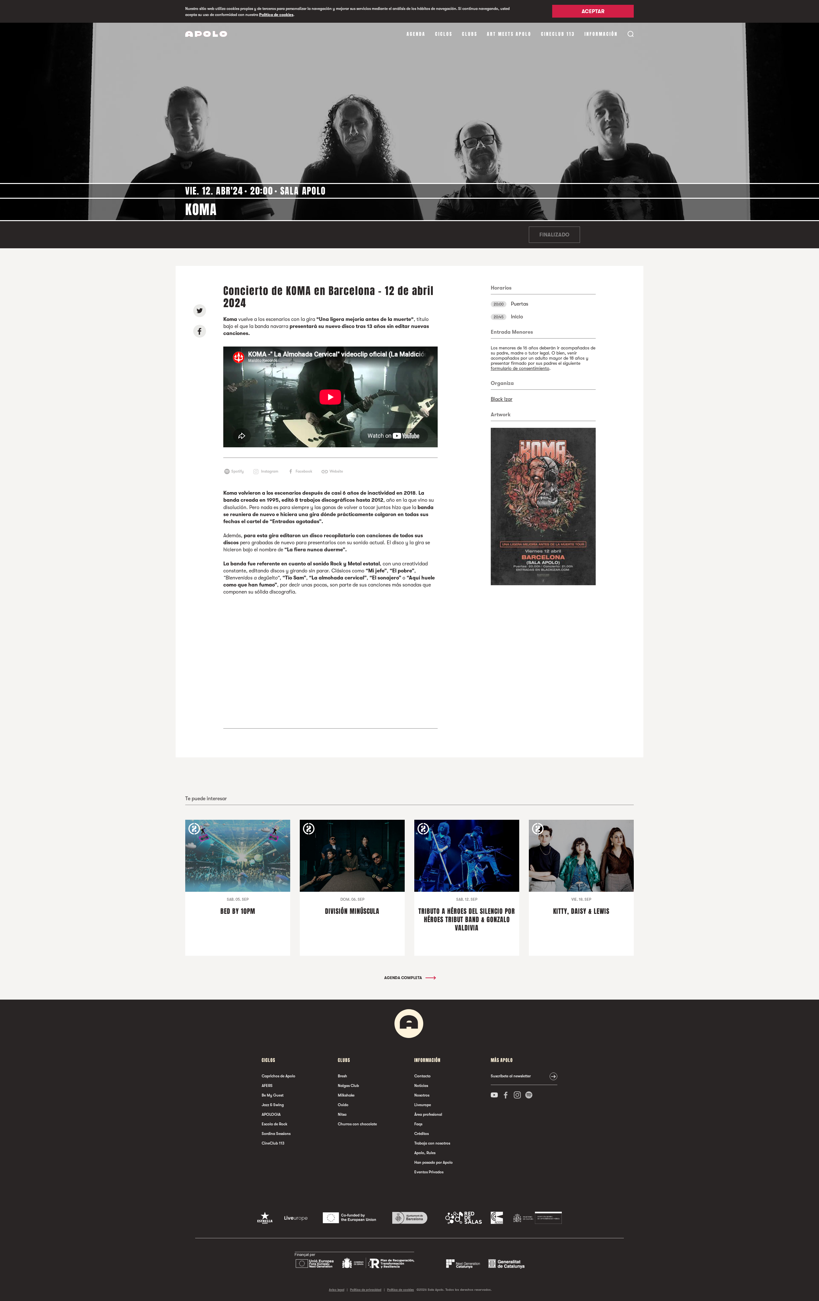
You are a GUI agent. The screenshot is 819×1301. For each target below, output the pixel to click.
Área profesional (428, 1114)
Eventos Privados (428, 1172)
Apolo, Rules (424, 1153)
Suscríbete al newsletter (511, 1076)
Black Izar (502, 399)
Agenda (416, 34)
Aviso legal (336, 1289)
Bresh (342, 1076)
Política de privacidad (365, 1289)
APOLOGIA (271, 1114)
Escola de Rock (274, 1124)
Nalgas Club (348, 1085)
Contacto (422, 1076)
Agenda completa (403, 978)
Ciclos (443, 34)
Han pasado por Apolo (433, 1162)
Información (601, 34)
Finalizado (554, 235)
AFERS (267, 1085)
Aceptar (593, 12)
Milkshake (346, 1095)
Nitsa (342, 1114)
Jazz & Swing (273, 1105)
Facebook (304, 471)
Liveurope (422, 1105)
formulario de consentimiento (520, 368)
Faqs (418, 1124)
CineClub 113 (558, 34)
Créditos (421, 1133)
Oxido (343, 1105)
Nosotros (421, 1095)
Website (336, 471)
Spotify (237, 471)
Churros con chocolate (357, 1124)
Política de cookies (276, 14)
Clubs (469, 34)
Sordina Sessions (276, 1133)
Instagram (269, 471)
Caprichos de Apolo (278, 1076)
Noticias (421, 1085)
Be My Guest (272, 1095)
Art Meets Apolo (509, 34)
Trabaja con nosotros (432, 1143)
